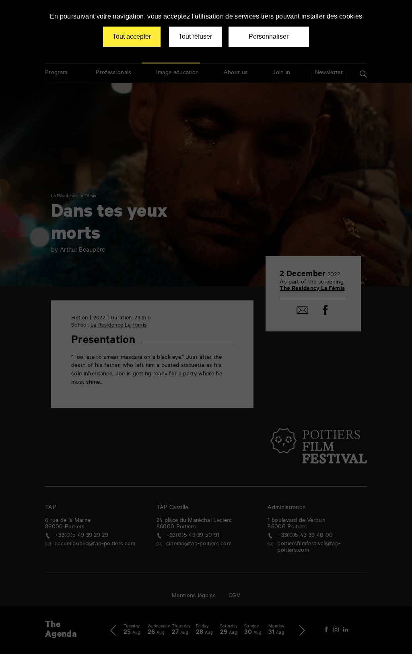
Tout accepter (132, 36)
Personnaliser (268, 36)
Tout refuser (195, 36)
